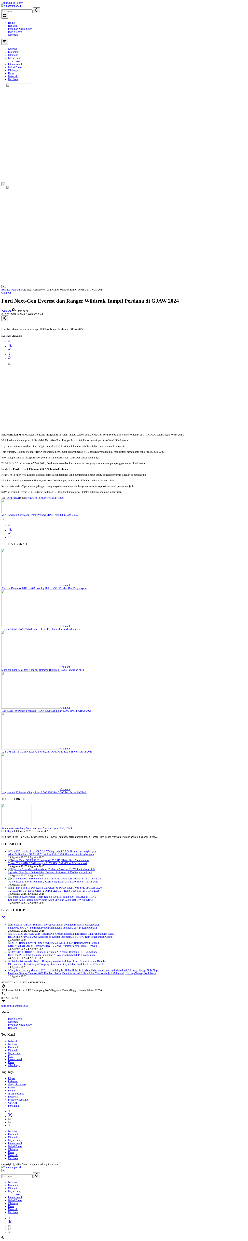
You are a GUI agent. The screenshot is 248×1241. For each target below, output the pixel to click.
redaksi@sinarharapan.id (14, 1005)
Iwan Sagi (6, 310)
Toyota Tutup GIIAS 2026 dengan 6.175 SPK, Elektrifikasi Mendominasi (40, 629)
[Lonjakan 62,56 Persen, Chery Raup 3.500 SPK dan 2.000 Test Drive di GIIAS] (30, 789)
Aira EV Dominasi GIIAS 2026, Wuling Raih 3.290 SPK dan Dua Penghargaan (44, 588)
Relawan (13, 1081)
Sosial (18, 1194)
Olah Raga (7, 831)
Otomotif (6, 292)
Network (13, 1041)
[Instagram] (9, 1119)
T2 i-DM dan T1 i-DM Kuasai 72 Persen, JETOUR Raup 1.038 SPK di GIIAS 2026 (46, 751)
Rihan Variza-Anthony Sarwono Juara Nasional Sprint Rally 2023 (36, 828)
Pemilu (12, 1090)
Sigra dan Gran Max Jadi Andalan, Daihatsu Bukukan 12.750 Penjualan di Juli (43, 669)
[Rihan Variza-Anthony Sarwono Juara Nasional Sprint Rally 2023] (16, 825)
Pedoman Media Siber (20, 28)
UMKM (12, 1102)
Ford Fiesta (13, 497)
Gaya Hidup (14, 1053)
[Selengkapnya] (3, 918)
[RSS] (9, 1125)
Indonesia (13, 1096)
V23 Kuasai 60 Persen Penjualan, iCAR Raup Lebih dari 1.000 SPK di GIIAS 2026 (46, 710)
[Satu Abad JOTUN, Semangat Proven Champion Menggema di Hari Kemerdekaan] (54, 924)
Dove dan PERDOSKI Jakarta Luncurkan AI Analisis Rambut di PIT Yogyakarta (51, 955)
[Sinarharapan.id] (11, 5)
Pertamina (13, 1105)
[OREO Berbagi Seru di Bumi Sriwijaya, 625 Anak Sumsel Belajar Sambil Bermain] (54, 942)
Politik (11, 1087)
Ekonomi (13, 1047)
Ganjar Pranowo (17, 1084)
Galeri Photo (15, 1146)
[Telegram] (9, 349)
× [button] (3, 1170)
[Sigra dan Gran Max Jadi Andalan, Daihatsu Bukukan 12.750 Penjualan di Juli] (30, 666)
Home (11, 22)
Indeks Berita (15, 31)
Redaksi (12, 25)
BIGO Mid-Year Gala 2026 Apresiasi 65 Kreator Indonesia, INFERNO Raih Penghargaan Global (60, 936)
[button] (36, 10)
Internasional (15, 1059)
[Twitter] (10, 346)
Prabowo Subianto (18, 1099)
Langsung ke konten (12, 2)
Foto (10, 1056)
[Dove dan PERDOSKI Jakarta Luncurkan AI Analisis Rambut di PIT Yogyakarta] (53, 951)
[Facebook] (9, 341)
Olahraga (13, 1149)
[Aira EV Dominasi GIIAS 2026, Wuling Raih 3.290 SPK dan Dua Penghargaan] (30, 585)
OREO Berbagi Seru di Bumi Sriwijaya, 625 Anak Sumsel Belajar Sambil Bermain (52, 945)
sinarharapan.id (16, 1093)
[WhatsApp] (9, 358)
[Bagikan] (4, 318)
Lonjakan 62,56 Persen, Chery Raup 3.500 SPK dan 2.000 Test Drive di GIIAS (44, 792)
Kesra (11, 1062)
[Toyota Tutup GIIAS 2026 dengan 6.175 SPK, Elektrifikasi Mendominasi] (30, 626)
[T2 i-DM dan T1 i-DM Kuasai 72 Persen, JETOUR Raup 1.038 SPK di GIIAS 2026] (30, 748)
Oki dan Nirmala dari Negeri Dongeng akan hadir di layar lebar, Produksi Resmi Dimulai (55, 964)
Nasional (13, 1044)
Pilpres (11, 1078)
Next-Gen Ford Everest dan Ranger (45, 497)
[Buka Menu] (4, 16)
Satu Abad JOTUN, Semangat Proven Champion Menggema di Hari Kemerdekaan (52, 927)
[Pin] (10, 354)
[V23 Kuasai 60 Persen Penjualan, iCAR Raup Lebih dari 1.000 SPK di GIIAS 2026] (30, 707)
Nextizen (13, 34)
